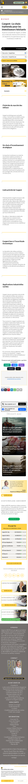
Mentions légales (14, 742)
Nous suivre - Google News (8, 53)
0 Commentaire (20, 48)
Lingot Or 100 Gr (6, 539)
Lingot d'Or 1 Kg (5, 532)
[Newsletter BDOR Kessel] (14, 83)
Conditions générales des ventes (14, 710)
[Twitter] (10, 575)
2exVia (6, 764)
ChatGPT (7, 365)
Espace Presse (14, 724)
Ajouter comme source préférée (9, 60)
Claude (21, 365)
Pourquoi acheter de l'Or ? (14, 694)
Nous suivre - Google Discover (9, 56)
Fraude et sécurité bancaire (14, 691)
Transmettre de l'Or (14, 730)
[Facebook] (6, 575)
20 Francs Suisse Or (6, 550)
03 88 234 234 (7, 495)
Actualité (6, 19)
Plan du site (14, 744)
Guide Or (14, 733)
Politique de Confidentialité (14, 741)
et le (12, 635)
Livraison (14, 708)
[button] (14, 91)
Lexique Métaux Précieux (14, 728)
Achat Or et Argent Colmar (14, 700)
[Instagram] (22, 575)
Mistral (14, 365)
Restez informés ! (10, 605)
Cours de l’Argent (14, 721)
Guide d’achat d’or (14, 706)
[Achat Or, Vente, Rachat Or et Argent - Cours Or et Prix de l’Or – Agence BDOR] (2, 4)
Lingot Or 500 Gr (6, 535)
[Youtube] (18, 575)
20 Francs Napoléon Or (7, 542)
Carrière (14, 735)
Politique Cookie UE (14, 739)
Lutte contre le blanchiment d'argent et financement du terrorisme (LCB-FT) (14, 688)
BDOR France (14, 732)
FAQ (14, 726)
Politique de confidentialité (20, 766)
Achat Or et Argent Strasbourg (14, 698)
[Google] (14, 575)
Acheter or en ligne (14, 705)
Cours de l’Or (14, 719)
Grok (18, 368)
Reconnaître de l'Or (14, 696)
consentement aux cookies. (14, 379)
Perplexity (11, 368)
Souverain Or (5, 557)
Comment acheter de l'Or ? (14, 692)
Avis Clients (14, 723)
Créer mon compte (14, 712)
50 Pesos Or (4, 553)
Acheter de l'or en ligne (11, 619)
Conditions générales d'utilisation (14, 737)
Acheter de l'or (14, 519)
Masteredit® (14, 764)
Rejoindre (22, 404)
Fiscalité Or (14, 685)
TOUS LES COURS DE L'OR (14, 563)
